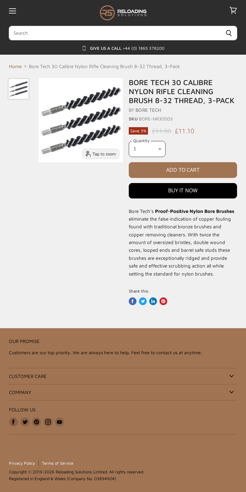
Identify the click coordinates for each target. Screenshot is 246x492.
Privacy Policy (22, 463)
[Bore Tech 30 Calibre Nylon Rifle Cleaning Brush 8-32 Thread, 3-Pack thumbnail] (18, 89)
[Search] (228, 33)
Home (15, 66)
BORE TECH (148, 110)
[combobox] (114, 33)
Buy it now (183, 190)
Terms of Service (57, 463)
